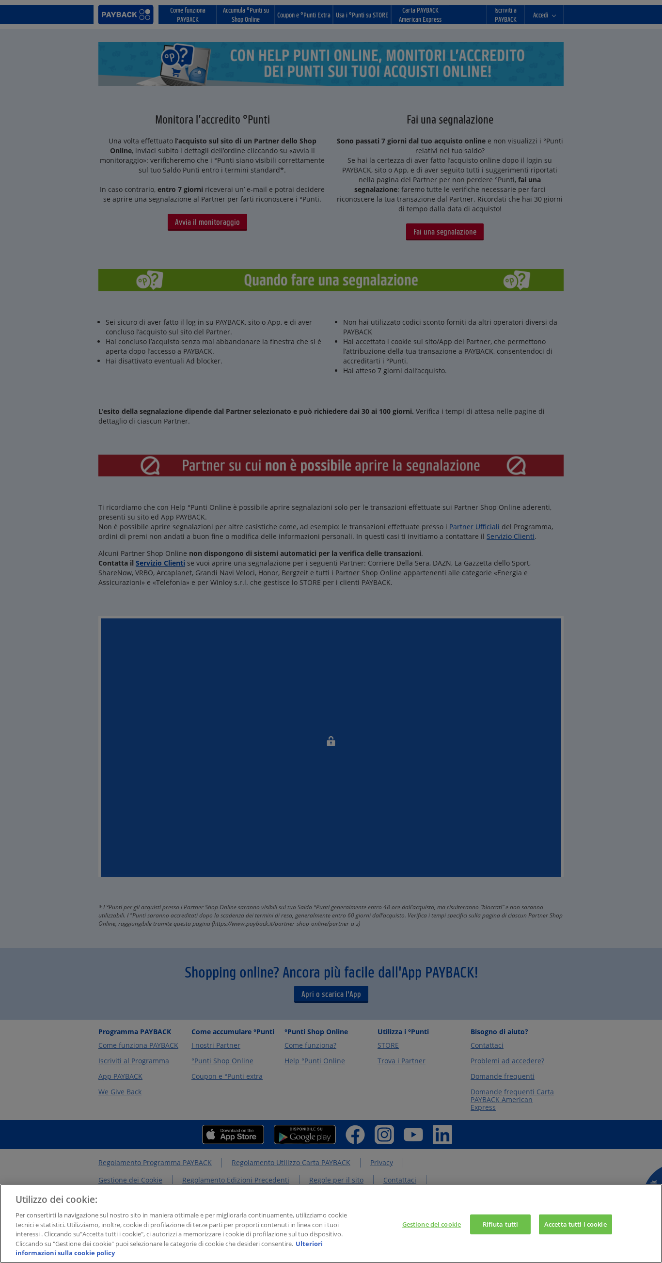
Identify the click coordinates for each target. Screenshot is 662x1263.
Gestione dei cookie (431, 1223)
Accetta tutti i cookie (575, 1223)
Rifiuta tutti (501, 1223)
